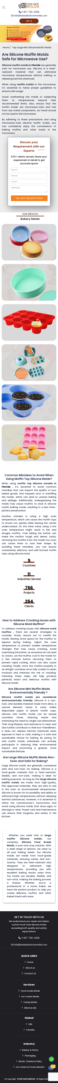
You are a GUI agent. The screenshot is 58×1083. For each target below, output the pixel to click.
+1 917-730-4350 (30, 12)
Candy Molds (30, 1002)
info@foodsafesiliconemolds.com (30, 15)
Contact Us (30, 973)
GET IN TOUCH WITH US (29, 917)
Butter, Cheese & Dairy (30, 1061)
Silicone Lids (30, 1007)
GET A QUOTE (29, 21)
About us (30, 967)
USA (30, 1024)
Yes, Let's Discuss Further (29, 198)
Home (30, 962)
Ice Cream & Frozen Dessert (30, 1067)
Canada (30, 1029)
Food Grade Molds (30, 990)
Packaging (30, 1055)
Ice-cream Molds (30, 996)
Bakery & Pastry (30, 1050)
